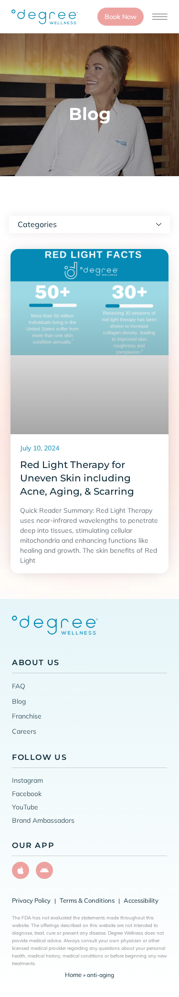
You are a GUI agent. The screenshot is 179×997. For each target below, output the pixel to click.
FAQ (18, 686)
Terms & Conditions (87, 900)
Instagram (27, 780)
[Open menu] (160, 16)
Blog (19, 701)
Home (73, 974)
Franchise (27, 716)
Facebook (27, 793)
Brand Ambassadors (43, 820)
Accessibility (141, 900)
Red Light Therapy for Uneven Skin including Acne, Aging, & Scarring (77, 478)
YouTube (25, 807)
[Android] (44, 870)
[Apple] (20, 870)
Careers (24, 731)
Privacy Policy (31, 900)
